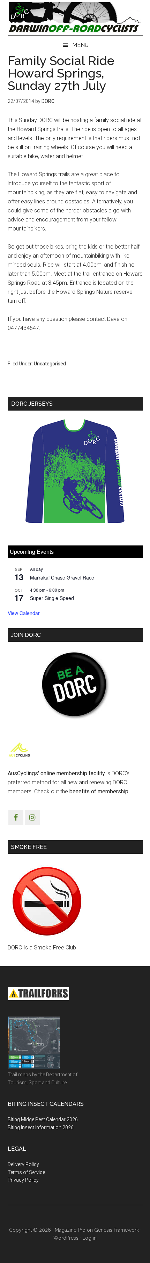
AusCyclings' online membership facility (56, 773)
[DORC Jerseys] (75, 471)
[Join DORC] (75, 685)
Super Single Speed (52, 597)
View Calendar (24, 612)
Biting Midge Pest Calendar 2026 (43, 1119)
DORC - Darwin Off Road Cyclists (75, 17)
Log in (89, 1238)
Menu (80, 45)
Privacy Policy (23, 1180)
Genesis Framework (116, 1230)
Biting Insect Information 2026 (41, 1127)
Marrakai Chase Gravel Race (62, 577)
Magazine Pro (70, 1230)
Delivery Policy (23, 1164)
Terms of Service (26, 1172)
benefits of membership (98, 791)
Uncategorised (50, 363)
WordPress (65, 1238)
